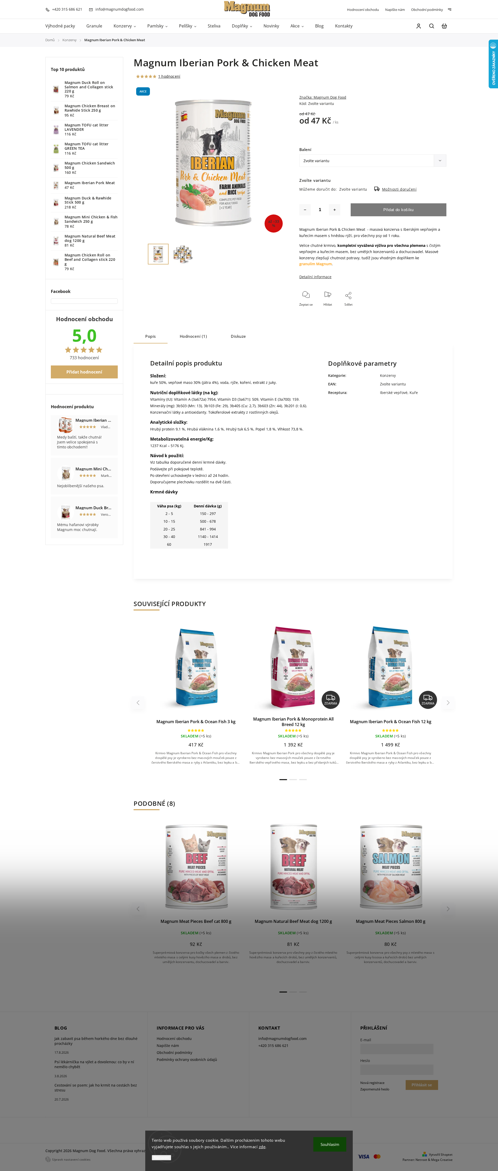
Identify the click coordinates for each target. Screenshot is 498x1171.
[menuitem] (63, 26)
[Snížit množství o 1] (305, 209)
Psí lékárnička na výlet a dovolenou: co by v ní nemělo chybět (94, 1064)
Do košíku (184, 670)
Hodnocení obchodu (363, 9)
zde (262, 1146)
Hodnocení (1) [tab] (193, 336)
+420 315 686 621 (273, 1045)
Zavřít (430, 311)
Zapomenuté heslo (374, 1089)
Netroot (421, 1160)
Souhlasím (330, 1144)
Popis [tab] (150, 336)
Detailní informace (315, 276)
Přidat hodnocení (84, 372)
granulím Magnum (315, 263)
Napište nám (395, 9)
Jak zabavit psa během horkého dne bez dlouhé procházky (95, 1041)
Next (448, 703)
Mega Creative (442, 1160)
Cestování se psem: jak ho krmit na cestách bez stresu (95, 1088)
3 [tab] (303, 779)
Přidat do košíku (398, 209)
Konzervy (388, 375)
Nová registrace (372, 1083)
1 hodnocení (169, 76)
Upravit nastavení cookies (71, 1159)
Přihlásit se (422, 1085)
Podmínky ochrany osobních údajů (187, 1059)
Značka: (322, 97)
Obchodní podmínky (427, 9)
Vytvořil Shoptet (441, 1154)
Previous (138, 703)
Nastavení (161, 1158)
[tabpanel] (196, 697)
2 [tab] (293, 779)
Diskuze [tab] (238, 336)
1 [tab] (283, 779)
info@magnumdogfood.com (282, 1038)
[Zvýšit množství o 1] (334, 209)
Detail (208, 670)
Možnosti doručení (399, 189)
